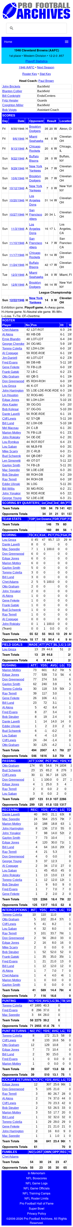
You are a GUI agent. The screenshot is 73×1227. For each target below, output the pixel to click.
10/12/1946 (16, 188)
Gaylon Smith (11, 465)
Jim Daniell (9, 357)
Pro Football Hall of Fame (37, 1203)
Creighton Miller (12, 105)
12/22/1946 (16, 300)
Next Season (45, 67)
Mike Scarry (10, 451)
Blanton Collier (12, 91)
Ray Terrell (9, 479)
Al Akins (7, 334)
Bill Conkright (11, 95)
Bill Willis (8, 488)
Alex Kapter (10, 404)
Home (8, 41)
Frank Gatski (10, 371)
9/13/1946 (17, 148)
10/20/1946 (16, 200)
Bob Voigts (9, 109)
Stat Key (45, 74)
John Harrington (13, 390)
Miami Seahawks (36, 138)
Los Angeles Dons (34, 200)
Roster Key (29, 74)
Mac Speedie (11, 470)
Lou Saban (9, 446)
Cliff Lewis (9, 418)
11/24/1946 (16, 265)
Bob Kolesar (10, 409)
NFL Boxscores (36, 1178)
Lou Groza (9, 385)
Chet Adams (10, 329)
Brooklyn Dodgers (35, 128)
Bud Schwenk (11, 456)
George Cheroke (13, 343)
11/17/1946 (16, 255)
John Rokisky (11, 437)
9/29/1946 (17, 168)
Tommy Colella (12, 348)
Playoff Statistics (36, 61)
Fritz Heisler (10, 100)
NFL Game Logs (37, 1183)
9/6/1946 (18, 138)
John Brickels (11, 86)
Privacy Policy (36, 1213)
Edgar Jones (10, 399)
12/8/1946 (17, 284)
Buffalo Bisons (34, 158)
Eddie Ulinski (11, 484)
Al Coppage (10, 353)
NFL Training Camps (36, 1193)
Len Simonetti (11, 460)
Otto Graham (10, 376)
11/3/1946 (17, 228)
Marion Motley (11, 432)
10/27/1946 (16, 214)
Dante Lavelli (11, 413)
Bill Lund (8, 423)
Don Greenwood (13, 381)
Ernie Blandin (11, 339)
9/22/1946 (17, 158)
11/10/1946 (16, 243)
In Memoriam (36, 1173)
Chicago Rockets (34, 148)
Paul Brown (46, 81)
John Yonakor (11, 493)
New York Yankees (35, 168)
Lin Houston (10, 395)
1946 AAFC (26, 67)
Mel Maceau (10, 428)
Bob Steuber (10, 474)
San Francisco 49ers (35, 214)
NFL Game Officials (37, 1188)
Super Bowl (36, 1208)
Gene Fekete (10, 367)
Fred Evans (10, 362)
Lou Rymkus (10, 442)
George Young (12, 498)
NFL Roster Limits (36, 1198)
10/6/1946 (17, 178)
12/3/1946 (17, 274)
